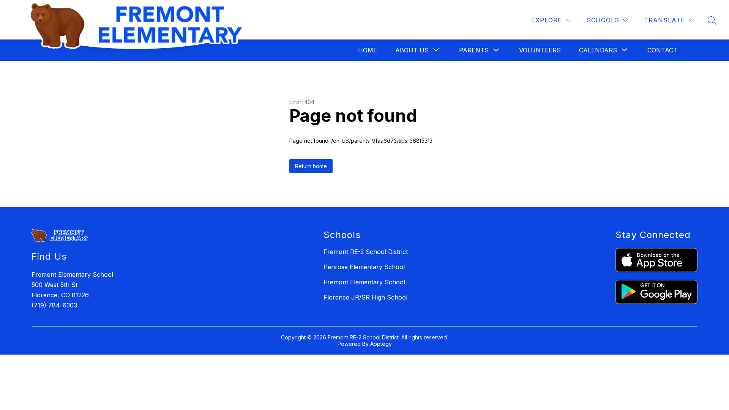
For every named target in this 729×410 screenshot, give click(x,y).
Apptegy (381, 344)
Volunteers (540, 50)
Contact (662, 50)
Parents (474, 50)
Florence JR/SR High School (365, 297)
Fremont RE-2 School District (365, 251)
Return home (311, 166)
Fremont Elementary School (364, 282)
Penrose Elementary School (364, 267)
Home (367, 50)
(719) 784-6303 (54, 305)
